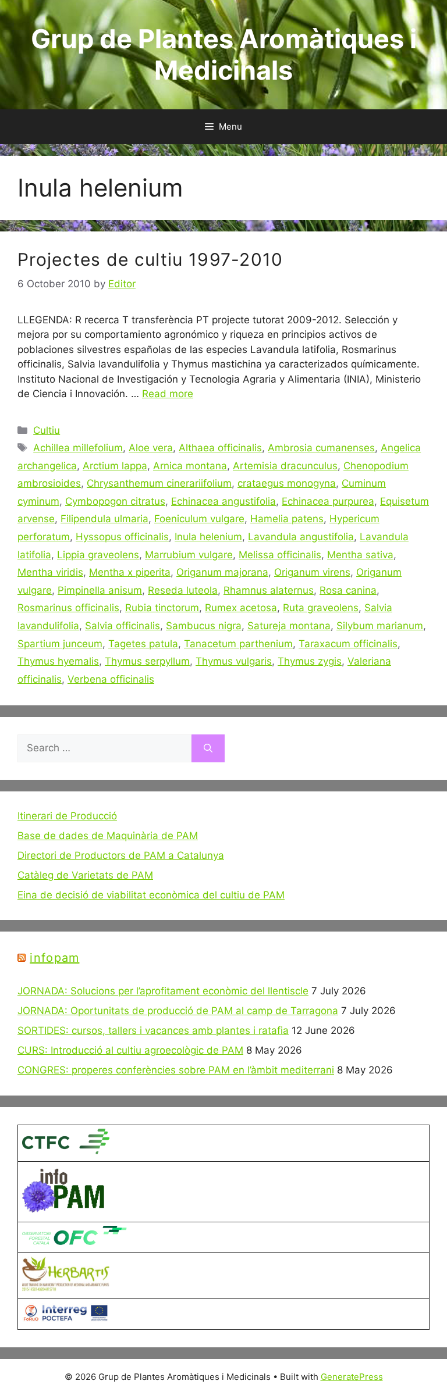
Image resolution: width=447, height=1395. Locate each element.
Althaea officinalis (220, 448)
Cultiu (46, 430)
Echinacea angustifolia (223, 501)
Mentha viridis (50, 572)
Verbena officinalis (111, 679)
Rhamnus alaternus (269, 590)
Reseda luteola (183, 590)
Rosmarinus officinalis (68, 607)
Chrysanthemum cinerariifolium (159, 483)
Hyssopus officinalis (122, 537)
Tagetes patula (143, 644)
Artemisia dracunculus (285, 466)
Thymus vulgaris (234, 661)
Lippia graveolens (98, 555)
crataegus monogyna (286, 483)
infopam (54, 958)
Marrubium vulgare (189, 555)
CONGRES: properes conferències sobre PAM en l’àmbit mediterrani (175, 1070)
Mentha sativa (360, 555)
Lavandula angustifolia (301, 537)
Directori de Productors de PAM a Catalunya (120, 855)
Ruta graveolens (321, 607)
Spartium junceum (59, 644)
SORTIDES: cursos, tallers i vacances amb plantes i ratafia (153, 1030)
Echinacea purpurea (328, 501)
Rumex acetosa (241, 607)
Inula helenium (208, 537)
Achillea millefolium (78, 448)
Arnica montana (190, 466)
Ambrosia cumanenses (321, 448)
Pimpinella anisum (100, 590)
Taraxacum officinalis (348, 644)
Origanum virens (312, 572)
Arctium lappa (115, 466)
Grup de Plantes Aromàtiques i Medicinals (224, 54)
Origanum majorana (222, 572)
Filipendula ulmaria (104, 519)
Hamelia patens (287, 519)
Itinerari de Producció (67, 816)
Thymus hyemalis (58, 661)
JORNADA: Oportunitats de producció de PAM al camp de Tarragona (177, 1010)
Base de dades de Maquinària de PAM (107, 835)
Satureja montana (289, 626)
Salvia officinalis (122, 626)
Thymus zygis (310, 661)
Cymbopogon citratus (115, 501)
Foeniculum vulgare (199, 519)
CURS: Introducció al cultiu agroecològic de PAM (130, 1050)
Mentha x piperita (130, 572)
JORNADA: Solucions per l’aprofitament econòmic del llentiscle (162, 991)
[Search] (208, 748)
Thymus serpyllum (147, 661)
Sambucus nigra (204, 626)
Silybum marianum (379, 626)
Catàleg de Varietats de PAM (85, 875)
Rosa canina (348, 590)
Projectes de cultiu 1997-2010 (150, 259)
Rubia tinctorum (162, 607)
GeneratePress (352, 1376)
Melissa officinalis (280, 555)
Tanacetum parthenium (238, 644)
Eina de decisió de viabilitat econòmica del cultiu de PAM (151, 895)
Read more (167, 393)
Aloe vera (151, 448)
